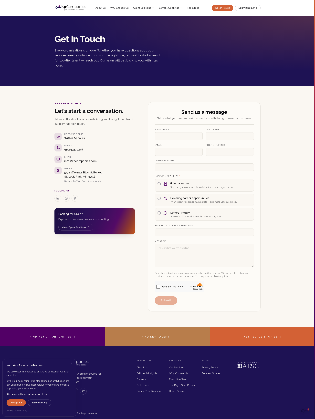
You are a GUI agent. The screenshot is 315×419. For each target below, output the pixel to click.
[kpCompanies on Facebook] (75, 198)
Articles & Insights (147, 373)
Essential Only (39, 402)
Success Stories (211, 373)
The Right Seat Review (182, 385)
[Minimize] (72, 363)
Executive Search (179, 379)
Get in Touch (222, 7)
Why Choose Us (119, 7)
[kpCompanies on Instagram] (66, 198)
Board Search (177, 391)
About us (100, 7)
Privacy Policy (210, 367)
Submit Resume (248, 7)
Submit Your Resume (149, 391)
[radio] (204, 185)
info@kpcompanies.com (80, 161)
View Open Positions (74, 227)
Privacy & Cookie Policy (17, 410)
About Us (142, 367)
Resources (193, 7)
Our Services (176, 367)
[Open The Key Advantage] (305, 410)
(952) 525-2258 (73, 149)
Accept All (16, 402)
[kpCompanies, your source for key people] (70, 7)
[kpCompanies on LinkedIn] (57, 198)
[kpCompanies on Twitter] (83, 391)
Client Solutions (142, 7)
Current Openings (169, 7)
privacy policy (197, 273)
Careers (141, 379)
